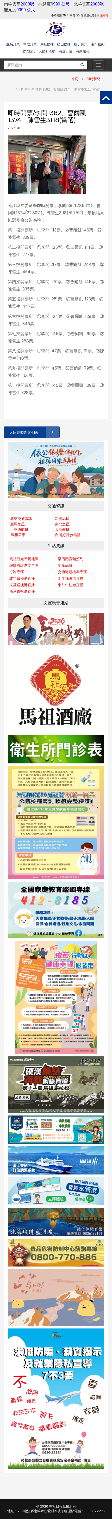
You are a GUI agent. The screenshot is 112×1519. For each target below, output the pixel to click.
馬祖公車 (18, 534)
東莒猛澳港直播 (22, 585)
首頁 (74, 79)
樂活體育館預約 (70, 558)
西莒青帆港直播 (22, 591)
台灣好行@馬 (66, 534)
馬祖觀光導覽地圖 (24, 558)
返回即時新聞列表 (24, 432)
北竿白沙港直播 (22, 578)
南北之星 (62, 524)
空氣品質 (65, 565)
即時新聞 (93, 79)
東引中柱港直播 (70, 585)
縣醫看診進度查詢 (24, 565)
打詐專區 (16, 571)
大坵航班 (62, 529)
